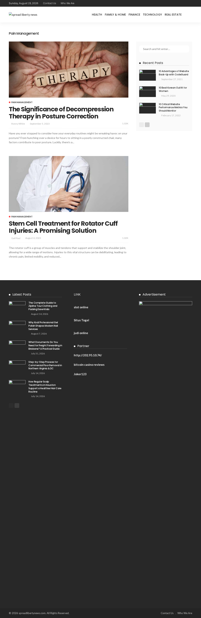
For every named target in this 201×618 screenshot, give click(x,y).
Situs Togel (81, 320)
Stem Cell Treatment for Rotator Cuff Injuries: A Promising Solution (63, 227)
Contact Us (49, 3)
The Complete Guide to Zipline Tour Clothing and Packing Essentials (42, 306)
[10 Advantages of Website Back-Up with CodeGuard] (147, 75)
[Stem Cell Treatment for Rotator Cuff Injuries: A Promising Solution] (68, 184)
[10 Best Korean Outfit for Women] (147, 91)
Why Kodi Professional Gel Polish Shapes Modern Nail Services (43, 326)
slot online (81, 307)
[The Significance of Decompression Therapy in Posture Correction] (68, 69)
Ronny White (18, 123)
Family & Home (115, 15)
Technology (152, 15)
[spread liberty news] (23, 14)
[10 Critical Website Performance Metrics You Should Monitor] (147, 108)
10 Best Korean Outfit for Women (173, 89)
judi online (81, 333)
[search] (189, 14)
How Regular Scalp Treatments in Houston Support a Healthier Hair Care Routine (44, 386)
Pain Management (22, 102)
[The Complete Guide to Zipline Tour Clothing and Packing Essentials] (17, 306)
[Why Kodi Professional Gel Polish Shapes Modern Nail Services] (17, 326)
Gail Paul (15, 238)
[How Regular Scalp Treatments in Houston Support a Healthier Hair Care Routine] (17, 385)
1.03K (125, 123)
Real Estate (173, 15)
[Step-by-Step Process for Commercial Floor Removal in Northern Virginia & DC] (17, 365)
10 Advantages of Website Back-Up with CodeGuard (174, 72)
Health (97, 15)
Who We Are (67, 3)
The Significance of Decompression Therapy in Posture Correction (61, 113)
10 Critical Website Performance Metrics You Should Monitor (173, 108)
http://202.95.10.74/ (88, 355)
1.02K (125, 237)
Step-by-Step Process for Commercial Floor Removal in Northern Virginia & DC (45, 365)
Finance (134, 15)
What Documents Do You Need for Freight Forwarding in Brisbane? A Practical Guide (45, 345)
